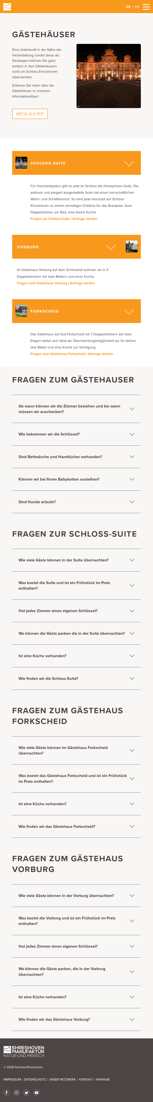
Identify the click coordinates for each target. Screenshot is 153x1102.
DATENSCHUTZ (35, 1079)
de (128, 6)
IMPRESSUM (12, 1079)
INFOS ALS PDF (30, 114)
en (137, 6)
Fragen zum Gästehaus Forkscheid (57, 353)
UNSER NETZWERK (62, 1079)
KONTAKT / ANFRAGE (94, 1079)
